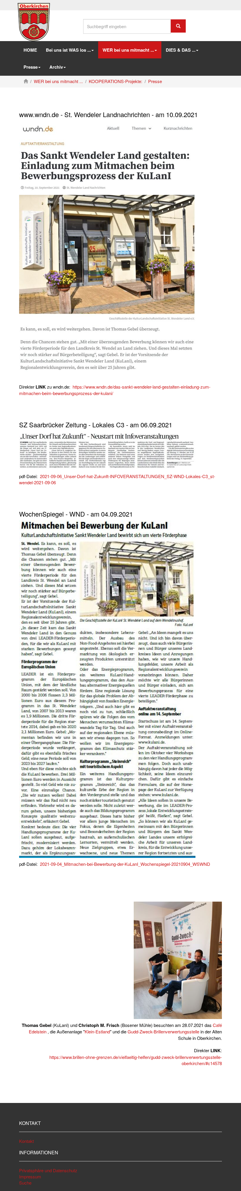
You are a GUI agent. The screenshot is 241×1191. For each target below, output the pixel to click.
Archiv (56, 67)
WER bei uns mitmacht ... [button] (128, 50)
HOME (30, 50)
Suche (25, 1183)
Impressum (30, 1176)
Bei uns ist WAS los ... (68, 50)
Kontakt (26, 1141)
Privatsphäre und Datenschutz (48, 1170)
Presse (31, 67)
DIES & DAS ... (180, 50)
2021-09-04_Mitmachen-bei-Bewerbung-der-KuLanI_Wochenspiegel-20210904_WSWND (125, 864)
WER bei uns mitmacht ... (58, 81)
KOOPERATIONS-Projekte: (115, 81)
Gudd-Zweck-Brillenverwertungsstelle (163, 1031)
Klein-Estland (97, 1031)
